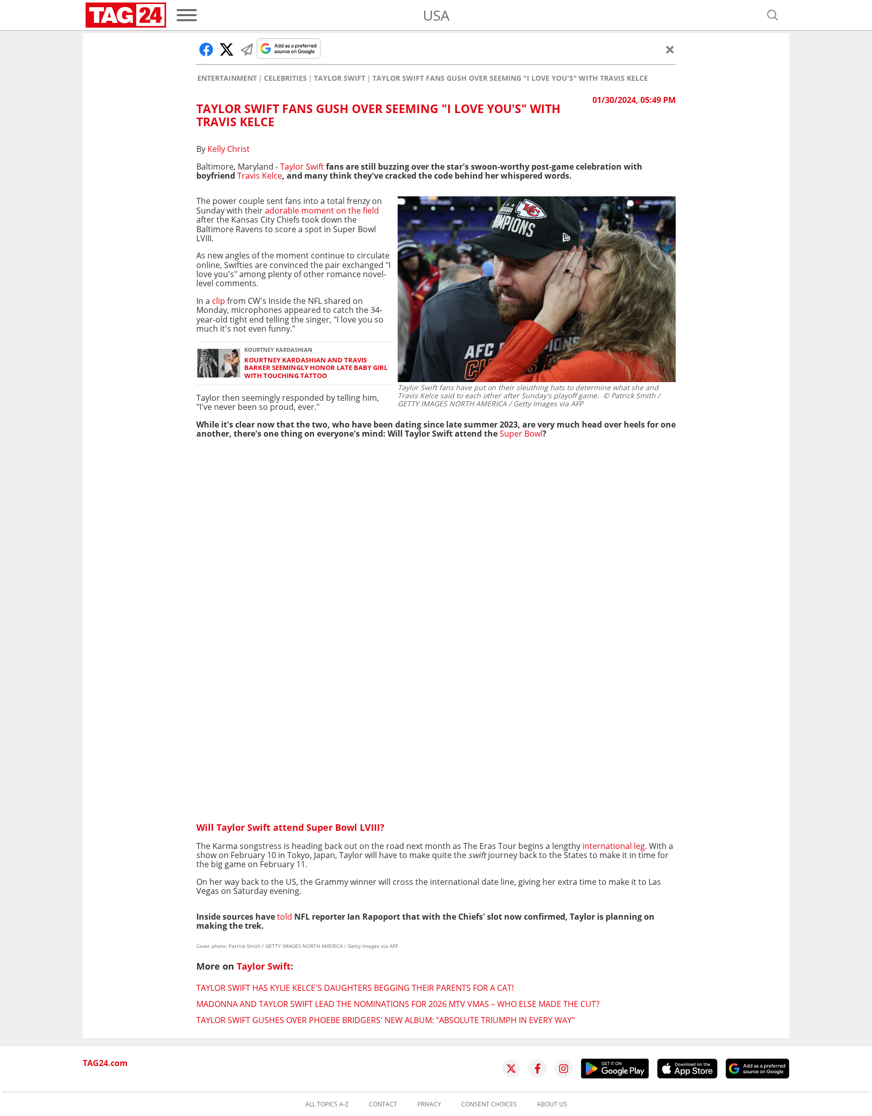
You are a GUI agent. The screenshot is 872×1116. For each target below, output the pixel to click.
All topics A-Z (327, 1104)
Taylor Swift (339, 78)
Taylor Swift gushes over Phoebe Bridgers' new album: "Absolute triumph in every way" (385, 1020)
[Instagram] (564, 1068)
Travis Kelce (259, 175)
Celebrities (285, 78)
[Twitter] (511, 1068)
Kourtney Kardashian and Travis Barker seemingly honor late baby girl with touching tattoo (316, 368)
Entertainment (227, 78)
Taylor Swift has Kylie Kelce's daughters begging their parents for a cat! (355, 987)
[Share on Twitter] (226, 49)
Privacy (429, 1104)
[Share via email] (247, 49)
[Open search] (772, 15)
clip (218, 300)
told (284, 916)
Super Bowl (521, 433)
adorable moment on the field (322, 210)
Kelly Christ (228, 148)
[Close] (670, 49)
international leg (613, 846)
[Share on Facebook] (206, 49)
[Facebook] (537, 1068)
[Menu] (187, 15)
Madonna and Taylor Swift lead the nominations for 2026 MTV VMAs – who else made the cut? (398, 1003)
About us (552, 1104)
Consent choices (489, 1104)
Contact (383, 1104)
